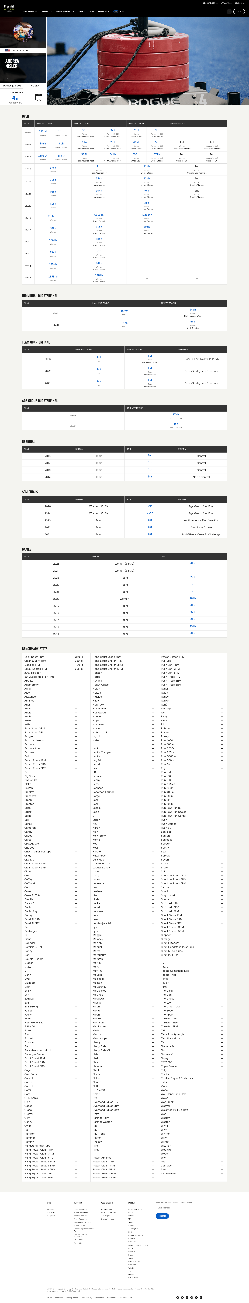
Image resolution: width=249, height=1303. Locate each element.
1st (99, 357)
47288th (146, 214)
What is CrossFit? (107, 1209)
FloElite (131, 1275)
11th (147, 166)
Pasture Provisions (135, 1235)
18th (99, 239)
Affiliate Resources (81, 1216)
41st (136, 142)
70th (136, 130)
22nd (85, 142)
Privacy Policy (72, 1298)
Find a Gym (105, 1216)
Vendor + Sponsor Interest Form (84, 1230)
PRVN (130, 1248)
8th (192, 619)
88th (53, 228)
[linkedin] (196, 1297)
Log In (239, 11)
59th (147, 226)
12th (147, 178)
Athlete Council (79, 1226)
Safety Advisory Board (82, 1222)
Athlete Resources (81, 1212)
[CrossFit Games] (9, 8)
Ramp (130, 1255)
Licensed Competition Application (82, 1235)
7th (156, 130)
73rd (53, 252)
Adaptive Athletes (81, 1209)
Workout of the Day (108, 1212)
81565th (52, 216)
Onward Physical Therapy (138, 1245)
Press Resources (80, 1219)
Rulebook (50, 1209)
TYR (129, 1271)
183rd (43, 131)
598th (136, 154)
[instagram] (187, 1297)
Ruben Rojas (133, 1278)
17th (53, 167)
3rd (112, 130)
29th (193, 626)
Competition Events (64, 11)
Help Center (78, 1240)
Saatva (131, 1226)
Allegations (51, 1216)
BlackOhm (132, 1265)
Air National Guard (135, 1209)
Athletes (81, 11)
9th (146, 190)
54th (113, 154)
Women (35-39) (12, 85)
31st (53, 179)
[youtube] (191, 1297)
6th (61, 143)
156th (53, 240)
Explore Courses (107, 1219)
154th (124, 310)
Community (45, 11)
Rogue (130, 1212)
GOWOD (131, 1239)
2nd (112, 142)
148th (99, 275)
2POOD (131, 1222)
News (92, 11)
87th (157, 154)
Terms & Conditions (55, 1298)
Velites (131, 1216)
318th (85, 154)
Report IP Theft (125, 1298)
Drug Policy (51, 1212)
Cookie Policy (86, 1298)
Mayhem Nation (134, 1261)
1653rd (53, 276)
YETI (130, 1219)
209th (61, 155)
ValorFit (131, 1268)
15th (99, 178)
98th (43, 143)
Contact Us (78, 1243)
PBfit (130, 1232)
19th (53, 191)
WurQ (130, 1258)
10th (99, 190)
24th (193, 309)
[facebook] (177, 1297)
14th (61, 131)
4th (175, 423)
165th (53, 264)
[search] (229, 11)
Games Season (28, 11)
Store (120, 11)
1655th (42, 155)
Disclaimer (99, 1298)
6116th (99, 214)
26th (150, 512)
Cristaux (131, 1252)
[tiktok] (201, 1297)
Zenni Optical (133, 1229)
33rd (85, 130)
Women (34, 85)
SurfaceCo (132, 1242)
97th (176, 414)
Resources (102, 11)
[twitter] (182, 1297)
